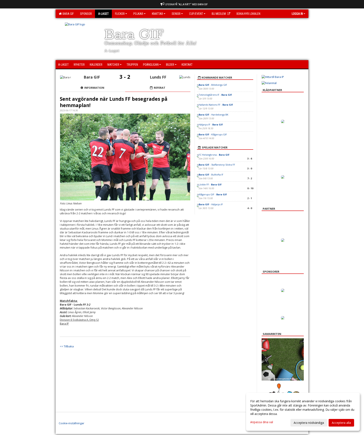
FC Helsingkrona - (214, 154)
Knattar (157, 13)
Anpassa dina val (261, 422)
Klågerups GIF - (213, 194)
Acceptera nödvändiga (309, 423)
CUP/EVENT (196, 13)
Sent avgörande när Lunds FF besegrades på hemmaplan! (113, 102)
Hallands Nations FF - (216, 104)
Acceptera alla (341, 423)
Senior (176, 13)
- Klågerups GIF (213, 134)
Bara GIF (67, 13)
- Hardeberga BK (213, 114)
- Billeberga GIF (213, 84)
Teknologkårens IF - (215, 94)
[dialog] (303, 412)
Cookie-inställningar (71, 423)
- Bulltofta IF (211, 174)
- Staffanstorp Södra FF (217, 164)
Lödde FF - (210, 184)
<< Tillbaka (67, 346)
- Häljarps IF (211, 204)
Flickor (120, 13)
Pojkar (138, 13)
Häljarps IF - (211, 124)
